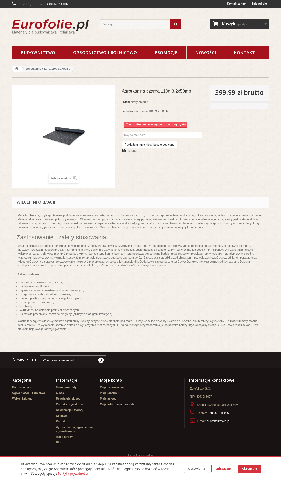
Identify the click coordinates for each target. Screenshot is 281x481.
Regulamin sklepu (68, 398)
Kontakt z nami (237, 3)
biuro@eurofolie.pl (218, 421)
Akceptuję (249, 469)
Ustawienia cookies (140, 455)
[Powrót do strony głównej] (17, 69)
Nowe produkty (66, 387)
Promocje (166, 52)
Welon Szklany (22, 398)
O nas (60, 393)
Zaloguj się (259, 3)
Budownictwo (38, 52)
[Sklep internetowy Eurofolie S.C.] (52, 26)
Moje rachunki (109, 393)
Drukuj (132, 150)
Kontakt (244, 52)
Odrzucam (223, 469)
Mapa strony (64, 436)
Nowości (205, 52)
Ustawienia (196, 469)
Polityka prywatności (70, 404)
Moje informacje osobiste (117, 404)
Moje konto (111, 380)
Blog (59, 442)
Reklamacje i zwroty (69, 410)
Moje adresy (108, 398)
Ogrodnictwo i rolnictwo (105, 52)
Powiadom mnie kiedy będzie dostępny (149, 144)
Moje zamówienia (112, 387)
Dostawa (61, 415)
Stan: (126, 102)
